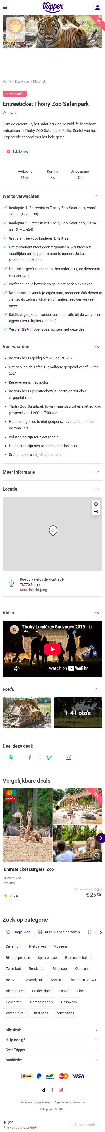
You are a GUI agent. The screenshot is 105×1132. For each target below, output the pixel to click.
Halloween (69, 1002)
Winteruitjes (15, 1013)
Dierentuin (40, 81)
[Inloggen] (97, 7)
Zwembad (13, 969)
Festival (63, 991)
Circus (81, 991)
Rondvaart (37, 969)
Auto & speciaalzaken (62, 932)
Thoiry (12, 113)
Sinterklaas (40, 1013)
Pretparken (37, 946)
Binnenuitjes (15, 991)
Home (7, 81)
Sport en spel (47, 958)
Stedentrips (41, 991)
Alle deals (14, 1030)
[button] (93, 42)
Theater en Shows (82, 980)
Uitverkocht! (85, 1124)
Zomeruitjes (65, 1013)
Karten (56, 980)
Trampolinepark (41, 1002)
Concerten (13, 1002)
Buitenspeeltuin (77, 958)
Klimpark (81, 969)
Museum (60, 946)
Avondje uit (34, 980)
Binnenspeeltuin (18, 958)
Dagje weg (22, 81)
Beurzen (12, 980)
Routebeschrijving (33, 590)
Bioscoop (60, 969)
